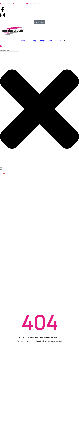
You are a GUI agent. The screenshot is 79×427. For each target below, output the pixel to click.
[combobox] (9, 50)
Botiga (42, 40)
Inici (15, 40)
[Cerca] (1, 168)
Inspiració (25, 40)
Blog (34, 40)
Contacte (52, 40)
